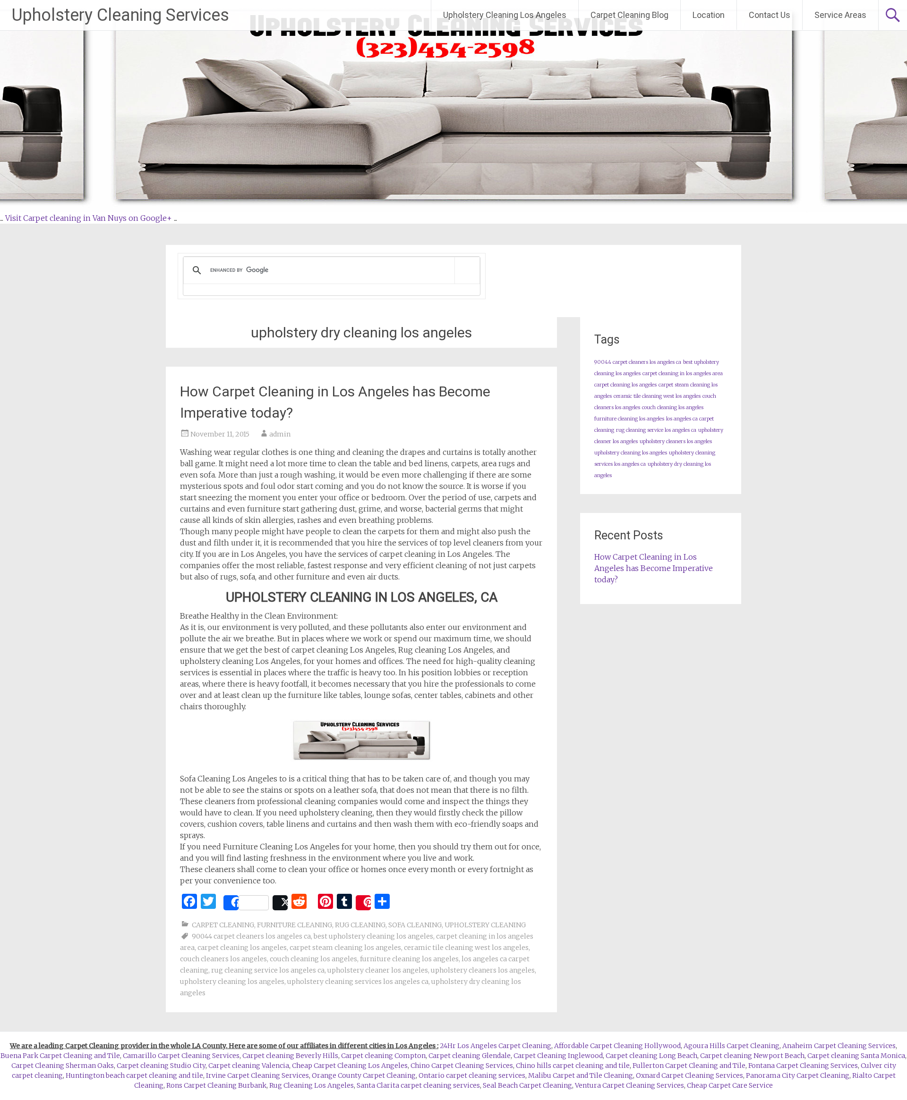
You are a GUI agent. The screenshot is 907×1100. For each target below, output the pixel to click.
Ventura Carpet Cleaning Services (629, 1085)
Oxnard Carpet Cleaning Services (689, 1075)
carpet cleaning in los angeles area (682, 373)
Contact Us (769, 15)
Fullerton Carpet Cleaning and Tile (689, 1065)
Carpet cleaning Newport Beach (752, 1055)
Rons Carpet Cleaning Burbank (216, 1085)
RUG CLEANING (360, 925)
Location (709, 15)
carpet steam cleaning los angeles (345, 947)
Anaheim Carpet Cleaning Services (839, 1045)
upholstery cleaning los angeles (232, 981)
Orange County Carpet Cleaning (364, 1075)
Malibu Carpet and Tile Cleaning (580, 1075)
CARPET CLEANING (223, 925)
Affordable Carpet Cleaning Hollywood (617, 1045)
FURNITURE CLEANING (294, 925)
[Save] (363, 902)
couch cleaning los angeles (313, 959)
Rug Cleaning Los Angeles (311, 1085)
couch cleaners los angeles (223, 959)
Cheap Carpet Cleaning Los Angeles (350, 1065)
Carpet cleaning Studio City (161, 1065)
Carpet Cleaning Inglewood (558, 1055)
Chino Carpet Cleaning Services (462, 1065)
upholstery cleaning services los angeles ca (357, 981)
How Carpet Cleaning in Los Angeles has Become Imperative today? (653, 568)
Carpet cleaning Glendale (469, 1055)
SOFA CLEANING (415, 925)
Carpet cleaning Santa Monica (856, 1055)
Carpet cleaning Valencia (248, 1065)
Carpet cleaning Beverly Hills (290, 1055)
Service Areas (840, 15)
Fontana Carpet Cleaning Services (803, 1065)
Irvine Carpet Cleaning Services (257, 1075)
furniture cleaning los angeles (409, 959)
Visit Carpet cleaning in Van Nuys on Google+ (88, 218)
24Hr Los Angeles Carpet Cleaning (495, 1045)
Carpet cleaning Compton (383, 1055)
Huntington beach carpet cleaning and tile (134, 1075)
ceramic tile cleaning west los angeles (466, 947)
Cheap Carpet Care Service (730, 1085)
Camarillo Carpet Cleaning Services (181, 1055)
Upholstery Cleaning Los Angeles (504, 15)
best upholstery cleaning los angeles (373, 936)
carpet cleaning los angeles (242, 947)
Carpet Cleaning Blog (629, 15)
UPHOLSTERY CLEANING (485, 925)
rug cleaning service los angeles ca (268, 970)
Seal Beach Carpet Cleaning (527, 1085)
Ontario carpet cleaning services (472, 1075)
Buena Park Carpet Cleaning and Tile (60, 1055)
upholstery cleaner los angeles (377, 970)
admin (280, 434)
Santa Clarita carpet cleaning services (418, 1085)
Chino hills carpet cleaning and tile (573, 1065)
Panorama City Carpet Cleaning (797, 1075)
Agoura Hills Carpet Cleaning (731, 1045)
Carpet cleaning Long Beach (651, 1055)
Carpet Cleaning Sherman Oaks (62, 1065)
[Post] (280, 902)
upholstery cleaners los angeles (483, 970)
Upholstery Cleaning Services (120, 15)
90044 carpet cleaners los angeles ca (251, 936)
